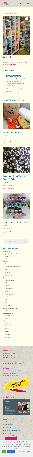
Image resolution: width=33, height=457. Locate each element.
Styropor (7, 305)
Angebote (8, 256)
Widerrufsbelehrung (11, 436)
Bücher (7, 310)
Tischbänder (8, 337)
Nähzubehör (8, 326)
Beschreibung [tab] (9, 70)
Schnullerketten (9, 294)
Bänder (7, 323)
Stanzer (7, 302)
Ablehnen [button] (11, 452)
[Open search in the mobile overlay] (16, 241)
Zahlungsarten (9, 425)
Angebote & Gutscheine (10, 254)
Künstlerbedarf (9, 288)
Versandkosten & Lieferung (13, 430)
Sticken (7, 329)
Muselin (5, 65)
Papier (7, 291)
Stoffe (13, 13)
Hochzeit (7, 264)
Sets (6, 300)
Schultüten (8, 272)
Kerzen (7, 285)
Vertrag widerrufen (11, 439)
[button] (26, 18)
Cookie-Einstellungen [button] (23, 452)
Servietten (8, 297)
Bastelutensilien (10, 280)
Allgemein (6, 251)
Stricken (7, 334)
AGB (6, 422)
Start (4, 13)
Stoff (10, 65)
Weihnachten (9, 275)
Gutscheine (8, 259)
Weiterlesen (17, 455)
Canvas (25, 62)
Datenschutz (8, 427)
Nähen (9, 13)
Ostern (7, 269)
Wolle (6, 340)
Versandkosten (10, 142)
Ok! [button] (4, 452)
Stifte (6, 318)
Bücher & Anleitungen (10, 308)
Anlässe (5, 261)
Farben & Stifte (8, 313)
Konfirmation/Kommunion (13, 266)
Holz (6, 283)
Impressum (8, 433)
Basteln (5, 278)
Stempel (7, 315)
